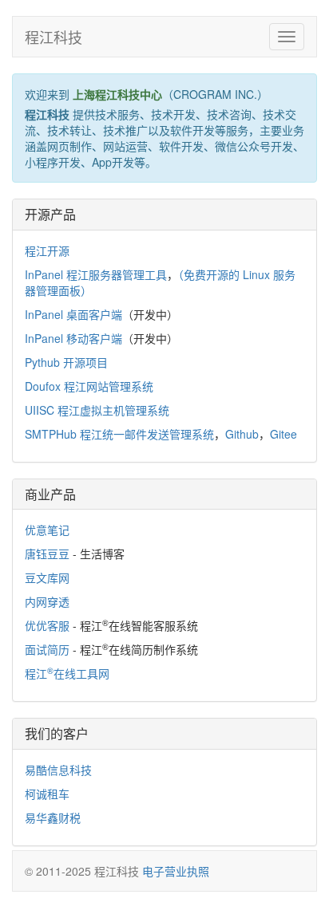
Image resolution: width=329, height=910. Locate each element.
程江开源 (47, 250)
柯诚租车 (47, 794)
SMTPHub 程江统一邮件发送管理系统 (119, 434)
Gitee (283, 434)
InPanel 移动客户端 (73, 338)
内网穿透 (47, 601)
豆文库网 (47, 577)
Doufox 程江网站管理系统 (89, 386)
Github (242, 434)
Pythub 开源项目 (66, 362)
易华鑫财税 (53, 817)
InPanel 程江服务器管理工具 (96, 274)
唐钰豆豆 (47, 553)
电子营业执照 (175, 871)
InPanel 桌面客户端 (73, 314)
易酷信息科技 (58, 770)
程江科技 (53, 36)
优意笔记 (47, 530)
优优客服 (47, 625)
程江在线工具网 (67, 673)
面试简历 (47, 649)
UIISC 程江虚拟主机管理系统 (97, 410)
